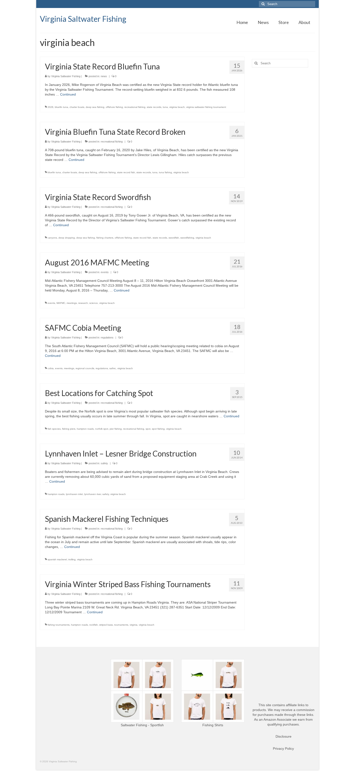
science (93, 303)
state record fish (126, 172)
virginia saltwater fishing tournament (206, 107)
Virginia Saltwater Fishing (83, 18)
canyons (52, 237)
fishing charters (104, 237)
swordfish (174, 237)
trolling (72, 559)
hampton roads (85, 428)
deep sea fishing (95, 107)
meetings (72, 303)
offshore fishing (114, 107)
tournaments (121, 624)
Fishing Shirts (212, 725)
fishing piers (68, 428)
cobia (51, 368)
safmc (112, 368)
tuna (165, 107)
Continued (68, 94)
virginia (133, 624)
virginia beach (177, 107)
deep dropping (66, 237)
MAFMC (61, 303)
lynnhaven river (92, 494)
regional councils (85, 368)
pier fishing (116, 428)
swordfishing (187, 237)
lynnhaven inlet (74, 494)
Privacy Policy (283, 748)
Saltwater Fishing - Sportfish (142, 725)
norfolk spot (101, 428)
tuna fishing (165, 172)
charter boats (77, 107)
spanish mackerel (57, 559)
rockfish (93, 624)
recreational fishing (134, 107)
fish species (54, 428)
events (105, 272)
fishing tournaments (59, 624)
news (104, 76)
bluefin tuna (61, 107)
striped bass (106, 624)
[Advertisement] (283, 147)
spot (148, 428)
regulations (107, 337)
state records (154, 107)
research (83, 303)
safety (104, 463)
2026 (50, 107)
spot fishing (158, 428)
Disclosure (283, 736)
